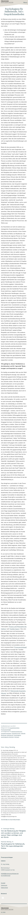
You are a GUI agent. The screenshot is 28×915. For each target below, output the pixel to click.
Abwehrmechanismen (16, 731)
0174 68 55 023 (5, 875)
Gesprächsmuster (16, 733)
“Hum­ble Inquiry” (14, 629)
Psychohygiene (17, 735)
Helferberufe (10, 735)
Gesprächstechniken (14, 728)
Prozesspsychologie (6, 729)
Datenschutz (4, 887)
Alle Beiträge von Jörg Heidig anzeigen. (10, 819)
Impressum (4, 885)
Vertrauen (16, 737)
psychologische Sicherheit (7, 737)
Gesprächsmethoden (6, 733)
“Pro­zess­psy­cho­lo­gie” (20, 647)
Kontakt (3, 883)
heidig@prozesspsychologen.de (10, 873)
